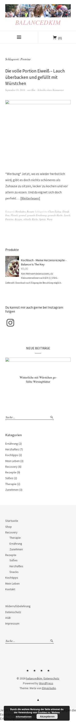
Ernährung (11, 443)
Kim (33, 90)
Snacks (14, 572)
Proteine (9, 219)
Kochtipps (11, 455)
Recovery (11, 467)
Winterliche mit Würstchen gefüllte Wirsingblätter (38, 379)
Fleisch (14, 215)
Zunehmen (12, 490)
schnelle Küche (30, 219)
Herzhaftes (20, 211)
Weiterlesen (30, 198)
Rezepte (30, 211)
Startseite (11, 521)
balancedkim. (34, 678)
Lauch (67, 215)
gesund (22, 215)
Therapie (10, 484)
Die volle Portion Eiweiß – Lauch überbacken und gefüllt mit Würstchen (35, 77)
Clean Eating (54, 211)
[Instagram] (10, 323)
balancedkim (38, 22)
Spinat (42, 219)
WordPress (46, 683)
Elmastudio (49, 688)
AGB (8, 618)
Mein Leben (12, 461)
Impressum (12, 623)
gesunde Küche (55, 215)
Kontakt (10, 589)
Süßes (9, 478)
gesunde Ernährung (37, 215)
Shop (8, 527)
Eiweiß (65, 211)
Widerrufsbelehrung (18, 606)
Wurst (49, 219)
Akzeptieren (47, 716)
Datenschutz (13, 612)
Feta (7, 215)
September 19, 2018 (15, 90)
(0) (60, 38)
